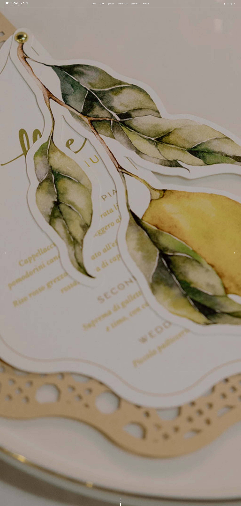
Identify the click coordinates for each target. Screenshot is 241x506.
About (102, 4)
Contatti (146, 4)
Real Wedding (123, 4)
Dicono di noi (135, 4)
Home (94, 4)
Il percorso (111, 4)
